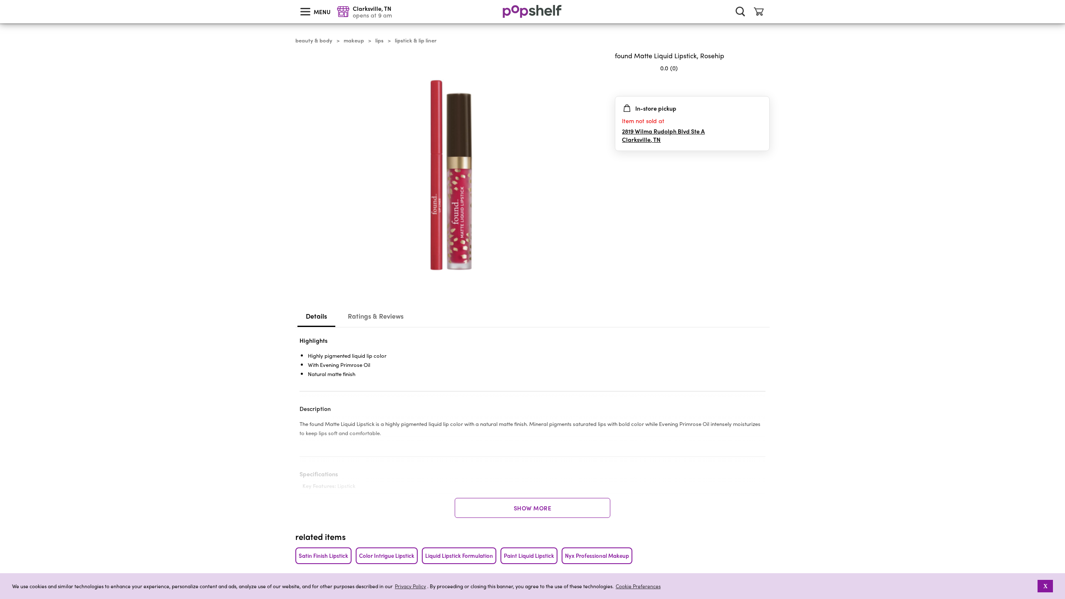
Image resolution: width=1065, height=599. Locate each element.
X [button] (1045, 586)
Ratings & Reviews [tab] (376, 316)
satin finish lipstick (323, 555)
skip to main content (3, 0)
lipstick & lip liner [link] (415, 40)
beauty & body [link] (313, 40)
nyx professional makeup (597, 555)
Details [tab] (316, 316)
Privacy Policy (410, 586)
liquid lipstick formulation (459, 555)
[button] (1032, 586)
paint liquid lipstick (529, 555)
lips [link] (379, 40)
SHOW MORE (533, 508)
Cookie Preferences (638, 586)
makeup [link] (354, 40)
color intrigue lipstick (386, 555)
